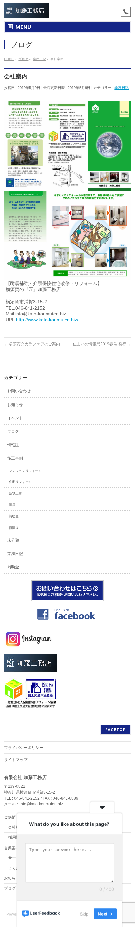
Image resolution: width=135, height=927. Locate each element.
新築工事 (15, 493)
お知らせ (15, 404)
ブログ (13, 431)
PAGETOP (115, 729)
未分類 (13, 540)
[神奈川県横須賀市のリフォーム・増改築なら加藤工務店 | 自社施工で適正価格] (26, 10)
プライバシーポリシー (23, 747)
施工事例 (15, 458)
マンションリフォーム (25, 471)
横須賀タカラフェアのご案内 (32, 344)
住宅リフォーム (20, 482)
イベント (15, 418)
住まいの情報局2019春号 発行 (102, 344)
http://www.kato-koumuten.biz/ (47, 319)
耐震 (12, 505)
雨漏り (14, 528)
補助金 (14, 516)
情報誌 (13, 445)
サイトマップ (16, 759)
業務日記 (121, 88)
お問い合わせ (19, 391)
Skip (84, 913)
